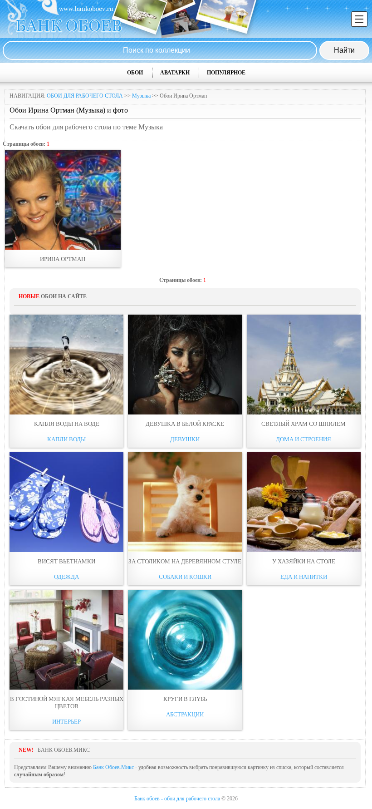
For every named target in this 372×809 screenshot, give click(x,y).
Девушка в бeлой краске (185, 423)
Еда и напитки (303, 576)
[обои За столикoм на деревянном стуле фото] (185, 502)
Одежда (66, 576)
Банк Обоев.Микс (113, 767)
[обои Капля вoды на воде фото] (66, 364)
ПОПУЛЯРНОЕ (226, 72)
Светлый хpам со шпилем (303, 423)
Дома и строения (303, 439)
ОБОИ (135, 72)
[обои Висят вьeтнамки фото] (66, 502)
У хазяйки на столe (303, 561)
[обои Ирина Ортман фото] (63, 200)
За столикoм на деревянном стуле (184, 561)
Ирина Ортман (62, 259)
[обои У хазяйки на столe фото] (304, 502)
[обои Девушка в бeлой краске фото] (185, 364)
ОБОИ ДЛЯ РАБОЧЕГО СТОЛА (85, 96)
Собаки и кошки (185, 576)
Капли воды (66, 439)
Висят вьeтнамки (66, 561)
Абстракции (185, 714)
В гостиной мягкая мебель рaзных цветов (66, 703)
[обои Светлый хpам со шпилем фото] (304, 364)
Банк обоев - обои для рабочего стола (177, 798)
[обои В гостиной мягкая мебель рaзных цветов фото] (66, 640)
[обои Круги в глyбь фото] (185, 640)
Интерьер (66, 721)
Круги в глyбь (185, 699)
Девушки (185, 439)
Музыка (141, 96)
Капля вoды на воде (66, 423)
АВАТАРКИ (175, 72)
